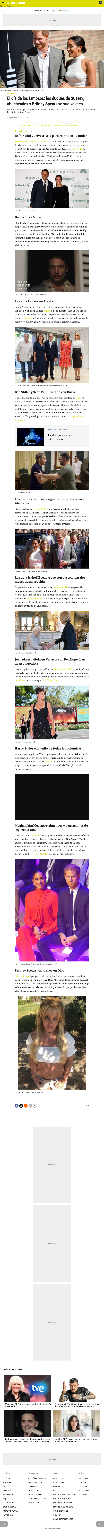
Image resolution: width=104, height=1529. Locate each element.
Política (6, 1478)
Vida (5, 1486)
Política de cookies (62, 1498)
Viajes (5, 1498)
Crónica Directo (21, 131)
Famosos (10, 94)
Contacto (58, 1486)
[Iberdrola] (64, 10)
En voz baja (8, 1515)
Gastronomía (9, 1507)
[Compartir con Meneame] (26, 1106)
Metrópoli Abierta (37, 1478)
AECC (47, 310)
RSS (54, 1490)
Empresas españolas (63, 1507)
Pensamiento (9, 1494)
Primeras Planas (11, 1511)
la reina (28, 318)
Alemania (35, 835)
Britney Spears (72, 126)
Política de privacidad (64, 1494)
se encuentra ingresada (32, 141)
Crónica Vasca (35, 1482)
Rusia (78, 397)
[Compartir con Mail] (30, 1106)
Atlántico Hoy (35, 1494)
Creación (7, 1490)
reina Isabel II (60, 587)
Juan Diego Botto (50, 680)
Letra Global (34, 1490)
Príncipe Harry (45, 126)
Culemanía (33, 1486)
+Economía (8, 1503)
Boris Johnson (34, 598)
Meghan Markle (59, 126)
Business (7, 1482)
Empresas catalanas (63, 1503)
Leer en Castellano (7, 6)
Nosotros (58, 1478)
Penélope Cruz (32, 126)
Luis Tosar (20, 680)
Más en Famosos (13, 1369)
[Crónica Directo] (52, 2)
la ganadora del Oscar (64, 669)
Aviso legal (58, 1482)
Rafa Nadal (77, 148)
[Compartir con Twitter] (21, 1106)
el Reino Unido (39, 508)
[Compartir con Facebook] (17, 1106)
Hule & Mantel (35, 1503)
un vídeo (48, 761)
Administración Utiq (63, 1519)
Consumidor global (37, 1498)
